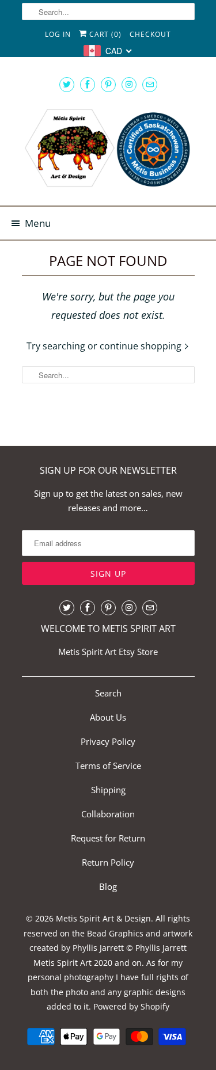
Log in (58, 34)
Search (108, 693)
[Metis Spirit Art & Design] (108, 149)
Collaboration (108, 814)
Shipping (108, 789)
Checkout (150, 34)
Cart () (104, 34)
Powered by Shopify (131, 1006)
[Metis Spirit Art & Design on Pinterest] (108, 84)
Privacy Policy (108, 741)
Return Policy (108, 862)
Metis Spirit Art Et (92, 651)
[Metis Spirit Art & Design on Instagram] (129, 84)
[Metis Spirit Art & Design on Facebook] (87, 84)
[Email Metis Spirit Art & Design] (149, 84)
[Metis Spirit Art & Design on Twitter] (66, 84)
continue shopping (142, 346)
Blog (108, 886)
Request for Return (108, 838)
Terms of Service (108, 765)
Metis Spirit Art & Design (103, 918)
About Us (108, 717)
